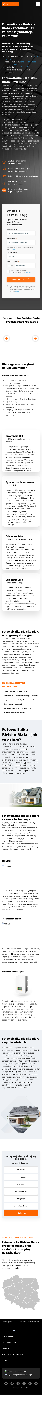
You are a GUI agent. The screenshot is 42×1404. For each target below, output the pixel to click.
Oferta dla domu (8, 1336)
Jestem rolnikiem (21, 1191)
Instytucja (21, 1199)
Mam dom (21, 1170)
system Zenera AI (22, 67)
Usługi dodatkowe (9, 1342)
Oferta (17, 1322)
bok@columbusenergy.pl (22, 1375)
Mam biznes (21, 1184)
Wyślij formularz (19, 279)
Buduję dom (21, 1177)
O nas (4, 1360)
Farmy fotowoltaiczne (21, 1206)
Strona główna (8, 1322)
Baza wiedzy (7, 1348)
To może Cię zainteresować (12, 1354)
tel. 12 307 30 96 (20, 1371)
